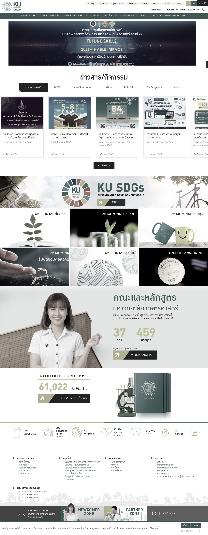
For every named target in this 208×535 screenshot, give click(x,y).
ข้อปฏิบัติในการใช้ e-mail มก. (77, 476)
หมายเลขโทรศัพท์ (118, 462)
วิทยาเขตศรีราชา (163, 473)
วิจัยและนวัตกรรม (71, 16)
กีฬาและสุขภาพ (25, 470)
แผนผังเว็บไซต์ (117, 470)
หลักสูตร (170, 10)
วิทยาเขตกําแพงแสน (165, 464)
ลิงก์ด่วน (114, 464)
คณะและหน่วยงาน (188, 10)
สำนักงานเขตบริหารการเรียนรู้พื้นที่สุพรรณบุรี (175, 476)
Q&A (184, 16)
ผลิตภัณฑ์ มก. (25, 473)
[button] (81, 64)
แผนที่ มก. (115, 467)
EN (194, 3)
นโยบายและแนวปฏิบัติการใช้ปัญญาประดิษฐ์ (82, 462)
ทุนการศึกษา (108, 16)
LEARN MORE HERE (190, 531)
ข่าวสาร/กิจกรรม (127, 16)
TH (188, 3)
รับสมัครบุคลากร (154, 87)
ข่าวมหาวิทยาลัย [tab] (33, 87)
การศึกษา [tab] (108, 87)
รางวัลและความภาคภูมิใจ (49, 16)
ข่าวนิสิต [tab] (57, 87)
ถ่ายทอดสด (69, 479)
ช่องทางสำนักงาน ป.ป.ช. (29, 494)
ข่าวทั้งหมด (103, 166)
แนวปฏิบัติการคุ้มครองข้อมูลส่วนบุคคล (81, 470)
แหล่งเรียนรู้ (23, 464)
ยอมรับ (195, 525)
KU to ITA (178, 87)
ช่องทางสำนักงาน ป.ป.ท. (29, 497)
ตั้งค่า (185, 525)
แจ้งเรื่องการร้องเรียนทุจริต (164, 16)
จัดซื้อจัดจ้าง (129, 87)
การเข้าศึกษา (155, 10)
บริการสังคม (91, 16)
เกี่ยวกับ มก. (26, 16)
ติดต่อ (143, 16)
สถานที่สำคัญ (24, 462)
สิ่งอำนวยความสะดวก (28, 467)
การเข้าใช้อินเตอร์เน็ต (73, 473)
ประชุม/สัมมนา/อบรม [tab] (82, 87)
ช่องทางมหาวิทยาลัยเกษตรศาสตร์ (32, 491)
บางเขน (160, 462)
